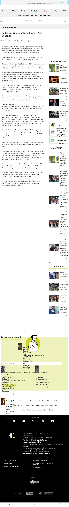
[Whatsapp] (18, 41)
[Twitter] (21, 40)
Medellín (7, 375)
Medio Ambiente (9, 401)
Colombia (41, 375)
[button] (66, 74)
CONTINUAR (60, 2)
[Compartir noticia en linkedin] (28, 41)
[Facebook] (25, 41)
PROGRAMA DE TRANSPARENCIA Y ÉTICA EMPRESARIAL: (39, 448)
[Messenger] (15, 41)
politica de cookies (48, 3)
